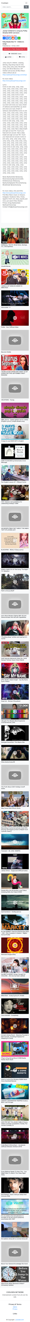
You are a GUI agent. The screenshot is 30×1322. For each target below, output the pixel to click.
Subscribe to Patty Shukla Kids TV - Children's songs (15, 49)
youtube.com (20, 1319)
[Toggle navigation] (26, 3)
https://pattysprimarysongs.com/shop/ (15, 75)
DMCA (15, 1307)
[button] (26, 7)
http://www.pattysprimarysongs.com (14, 81)
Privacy (15, 1309)
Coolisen (4, 3)
